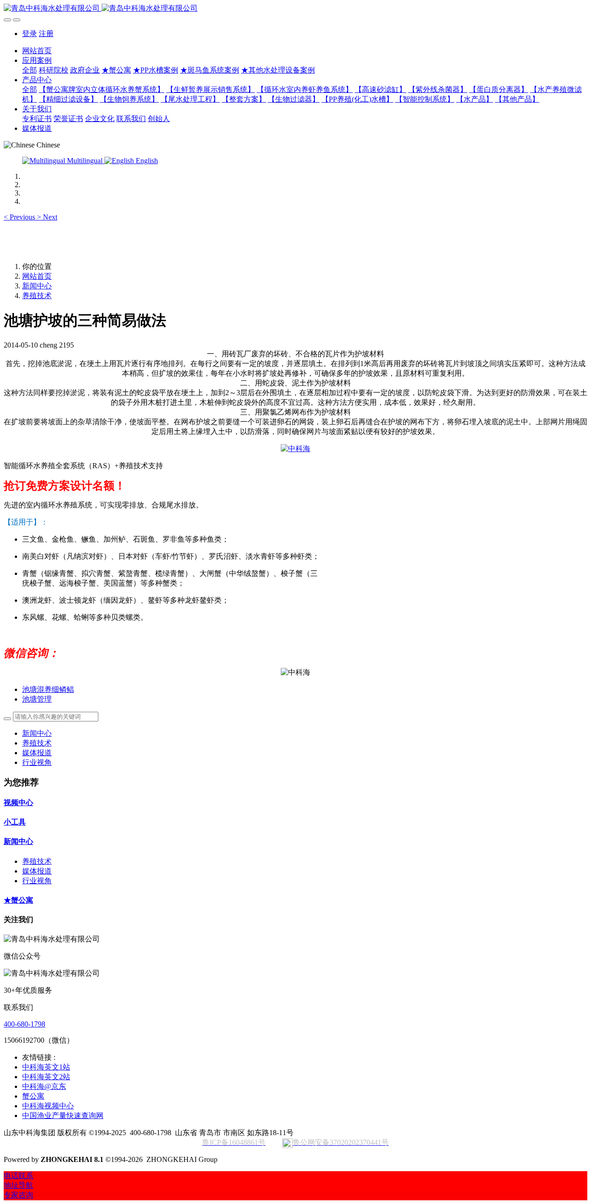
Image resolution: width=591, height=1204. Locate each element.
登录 (29, 33)
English (146, 161)
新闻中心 (37, 286)
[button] (20, 217)
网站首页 (37, 51)
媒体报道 (37, 753)
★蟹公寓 (18, 900)
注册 (46, 33)
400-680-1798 (24, 1024)
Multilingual (84, 161)
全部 (29, 70)
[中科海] (295, 448)
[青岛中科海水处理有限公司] (295, 8)
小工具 (15, 822)
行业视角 (37, 762)
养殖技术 (37, 295)
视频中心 (18, 803)
